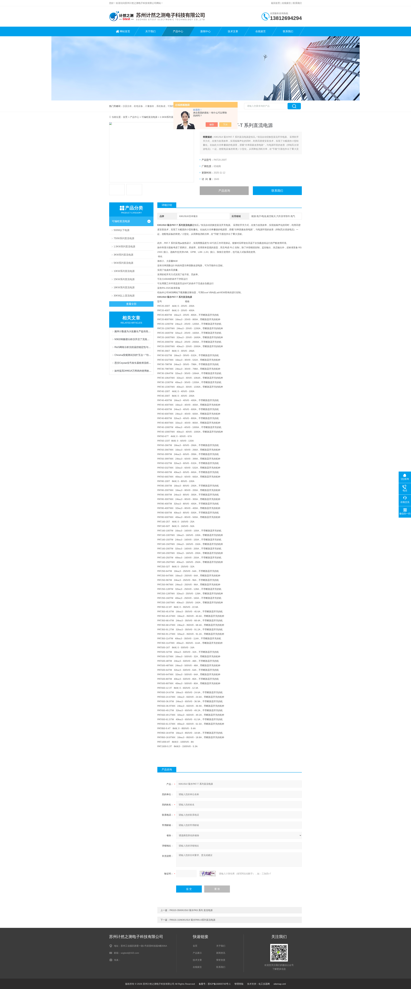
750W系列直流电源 (124, 238)
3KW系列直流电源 (123, 254)
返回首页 (275, 3)
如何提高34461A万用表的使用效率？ (132, 370)
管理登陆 (238, 984)
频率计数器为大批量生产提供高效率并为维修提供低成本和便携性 (132, 331)
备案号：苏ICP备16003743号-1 (215, 984)
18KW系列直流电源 (124, 287)
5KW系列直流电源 (123, 262)
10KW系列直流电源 (124, 271)
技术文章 (233, 31)
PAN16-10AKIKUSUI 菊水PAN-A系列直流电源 (192, 920)
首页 (125, 117)
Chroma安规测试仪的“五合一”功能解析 (132, 355)
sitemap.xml (280, 984)
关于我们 (150, 31)
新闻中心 (205, 31)
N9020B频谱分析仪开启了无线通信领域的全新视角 (132, 339)
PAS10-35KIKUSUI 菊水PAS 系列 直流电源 (191, 910)
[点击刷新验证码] (208, 873)
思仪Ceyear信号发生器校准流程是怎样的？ (132, 362)
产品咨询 (224, 190)
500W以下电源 (121, 230)
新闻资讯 (220, 953)
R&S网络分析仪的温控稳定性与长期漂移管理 (132, 347)
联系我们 (297, 3)
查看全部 (131, 304)
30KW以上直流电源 (124, 295)
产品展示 (197, 953)
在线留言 (286, 3)
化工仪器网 (264, 984)
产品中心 (178, 31)
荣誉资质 (220, 960)
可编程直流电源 (149, 117)
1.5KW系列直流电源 (170, 117)
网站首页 (125, 31)
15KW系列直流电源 (124, 279)
